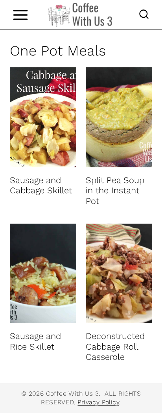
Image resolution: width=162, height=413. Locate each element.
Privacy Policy (98, 402)
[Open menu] (20, 15)
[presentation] (43, 117)
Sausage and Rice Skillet (35, 341)
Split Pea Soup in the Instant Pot (115, 190)
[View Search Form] (144, 15)
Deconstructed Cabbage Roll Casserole (115, 346)
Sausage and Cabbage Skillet (41, 185)
